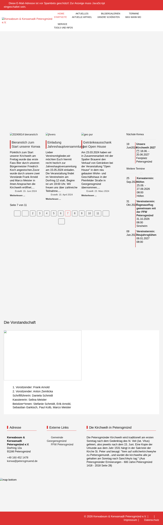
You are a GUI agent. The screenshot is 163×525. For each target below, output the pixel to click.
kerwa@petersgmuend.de (22, 461)
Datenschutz (151, 519)
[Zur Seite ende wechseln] (61, 221)
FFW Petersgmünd (61, 444)
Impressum (130, 519)
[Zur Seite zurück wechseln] (25, 213)
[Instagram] (157, 2)
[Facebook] (150, 2)
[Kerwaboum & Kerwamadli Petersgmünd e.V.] (27, 20)
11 (97, 213)
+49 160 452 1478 (17, 457)
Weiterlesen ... (17, 195)
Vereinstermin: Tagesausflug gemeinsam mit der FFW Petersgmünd (146, 208)
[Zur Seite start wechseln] (17, 213)
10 (89, 213)
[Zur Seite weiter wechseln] (106, 213)
